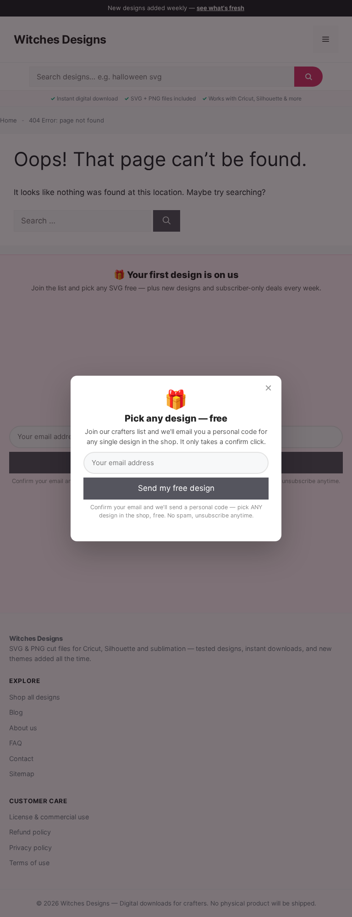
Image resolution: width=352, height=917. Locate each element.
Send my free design (176, 488)
